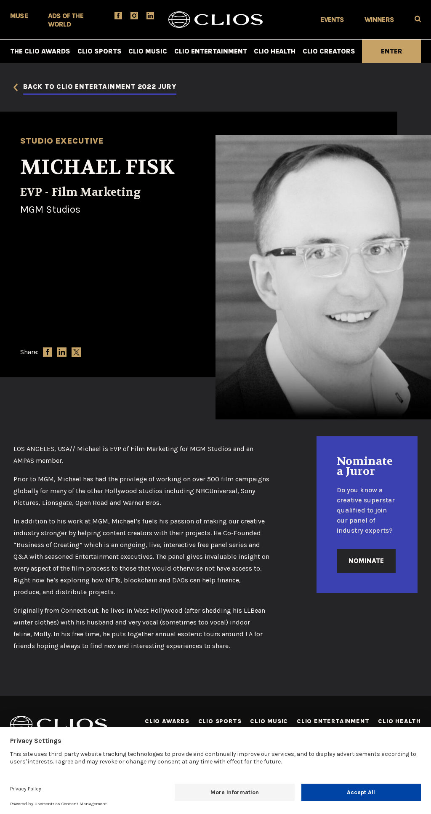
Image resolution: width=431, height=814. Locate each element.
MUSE (19, 16)
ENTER (391, 51)
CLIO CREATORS (329, 51)
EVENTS (332, 20)
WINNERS (379, 20)
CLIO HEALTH (274, 51)
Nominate (366, 561)
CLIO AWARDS (167, 721)
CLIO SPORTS (99, 51)
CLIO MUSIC (147, 51)
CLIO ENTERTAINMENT (210, 51)
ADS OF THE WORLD (65, 20)
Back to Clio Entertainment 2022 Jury (99, 87)
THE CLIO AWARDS (40, 51)
